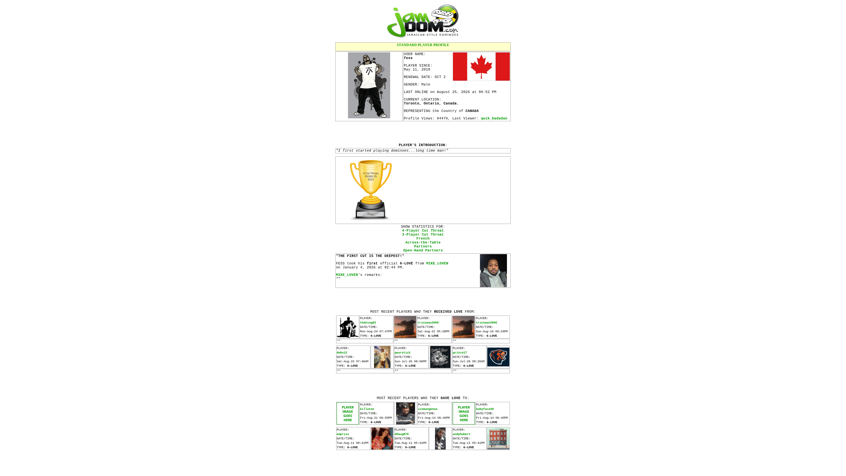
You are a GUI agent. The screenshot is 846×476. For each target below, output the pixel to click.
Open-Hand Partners (423, 251)
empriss (343, 434)
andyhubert (461, 434)
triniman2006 (428, 322)
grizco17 (460, 352)
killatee (367, 409)
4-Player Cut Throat (423, 231)
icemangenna (427, 409)
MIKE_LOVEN (437, 264)
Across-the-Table (423, 243)
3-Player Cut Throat (423, 235)
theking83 (368, 322)
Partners (423, 247)
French (423, 239)
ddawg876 (402, 434)
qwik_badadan (494, 119)
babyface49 (485, 409)
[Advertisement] (423, 132)
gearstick (402, 352)
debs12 (342, 352)
